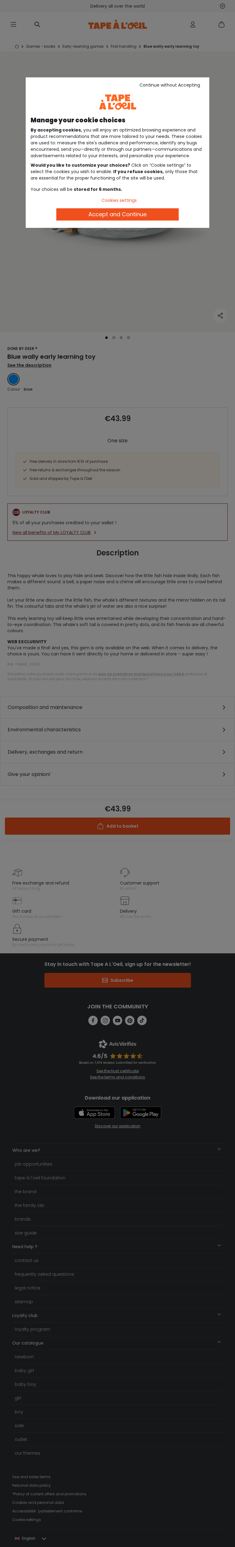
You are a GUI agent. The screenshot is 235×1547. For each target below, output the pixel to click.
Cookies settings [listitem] (119, 200)
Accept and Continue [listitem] (117, 214)
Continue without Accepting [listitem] (170, 85)
